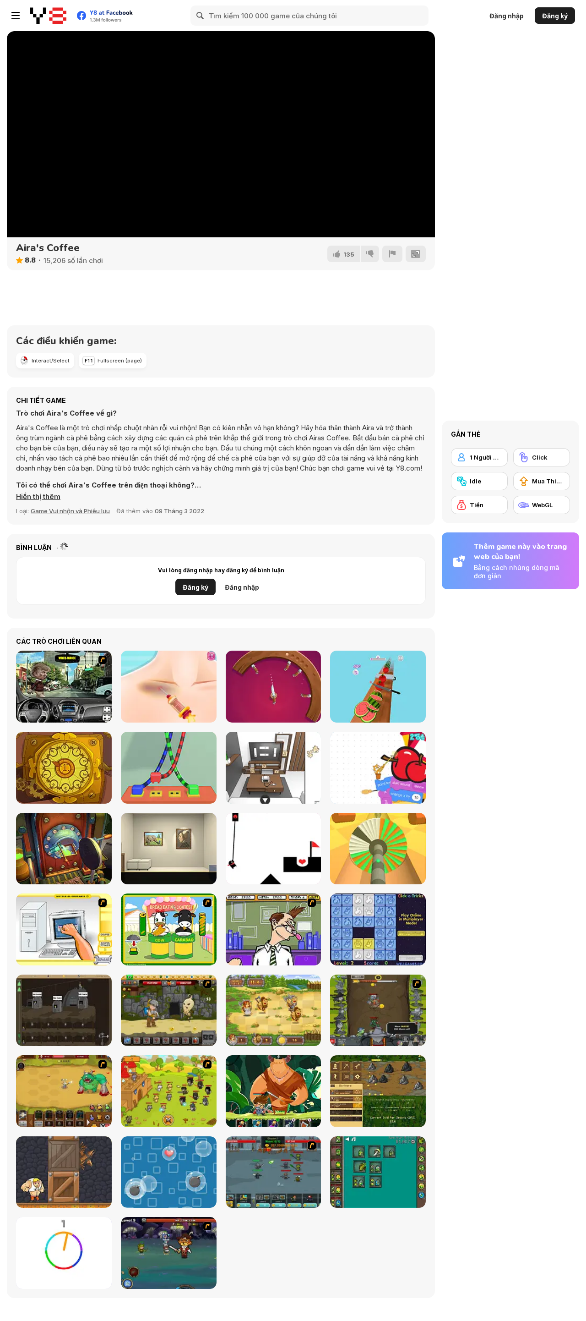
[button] (38, 497)
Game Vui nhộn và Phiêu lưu (70, 511)
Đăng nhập (506, 16)
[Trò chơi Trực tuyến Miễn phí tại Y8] (48, 15)
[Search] (200, 15)
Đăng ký (555, 16)
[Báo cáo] (392, 254)
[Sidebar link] (15, 15)
